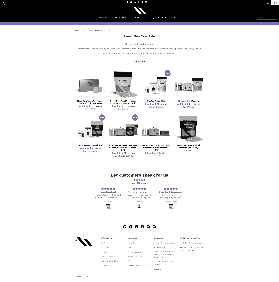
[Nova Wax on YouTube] (146, 2)
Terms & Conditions (109, 261)
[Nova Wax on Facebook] (127, 2)
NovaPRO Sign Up (135, 257)
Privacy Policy (107, 257)
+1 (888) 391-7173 (161, 247)
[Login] (268, 3)
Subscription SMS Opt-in (138, 266)
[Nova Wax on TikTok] (142, 2)
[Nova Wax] (139, 11)
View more (139, 61)
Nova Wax (86, 277)
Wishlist (131, 261)
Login (130, 247)
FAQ (103, 243)
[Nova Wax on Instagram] (131, 2)
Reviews (104, 252)
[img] (139, 180)
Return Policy (107, 266)
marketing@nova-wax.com (191, 243)
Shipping (105, 247)
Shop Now (132, 243)
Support (157, 269)
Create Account (134, 252)
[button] (103, 18)
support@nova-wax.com (164, 243)
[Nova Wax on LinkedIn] (135, 2)
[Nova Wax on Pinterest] (139, 2)
